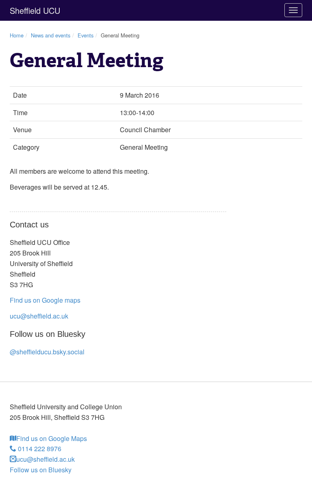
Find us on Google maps (45, 300)
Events (85, 35)
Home (17, 35)
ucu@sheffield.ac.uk (39, 316)
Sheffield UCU (35, 10)
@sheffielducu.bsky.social (47, 351)
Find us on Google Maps (51, 438)
